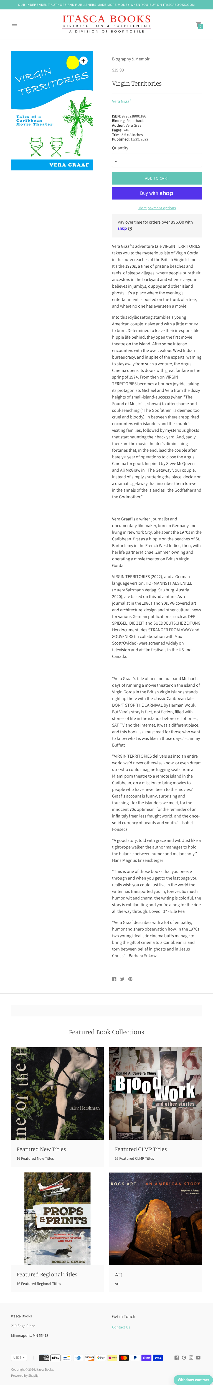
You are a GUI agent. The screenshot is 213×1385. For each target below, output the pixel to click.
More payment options (157, 207)
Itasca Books (44, 1369)
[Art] (155, 1218)
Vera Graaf (121, 101)
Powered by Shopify (25, 1375)
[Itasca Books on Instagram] (191, 1357)
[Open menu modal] (14, 24)
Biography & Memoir (130, 59)
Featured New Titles (41, 1149)
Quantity (120, 147)
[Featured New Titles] (57, 1093)
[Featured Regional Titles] (57, 1218)
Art (118, 1274)
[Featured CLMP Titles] (155, 1093)
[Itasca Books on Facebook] (176, 1357)
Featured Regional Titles (47, 1274)
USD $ (17, 1357)
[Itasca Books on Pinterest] (184, 1357)
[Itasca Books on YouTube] (198, 1357)
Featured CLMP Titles (141, 1149)
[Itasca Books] (106, 24)
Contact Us (121, 1327)
